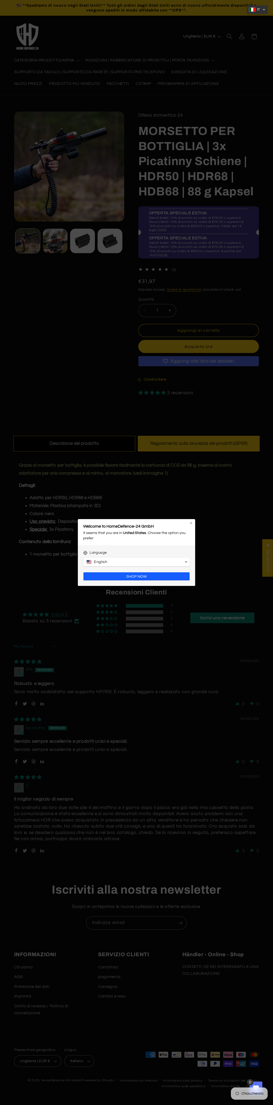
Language (98, 552)
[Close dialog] (191, 523)
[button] (257, 9)
